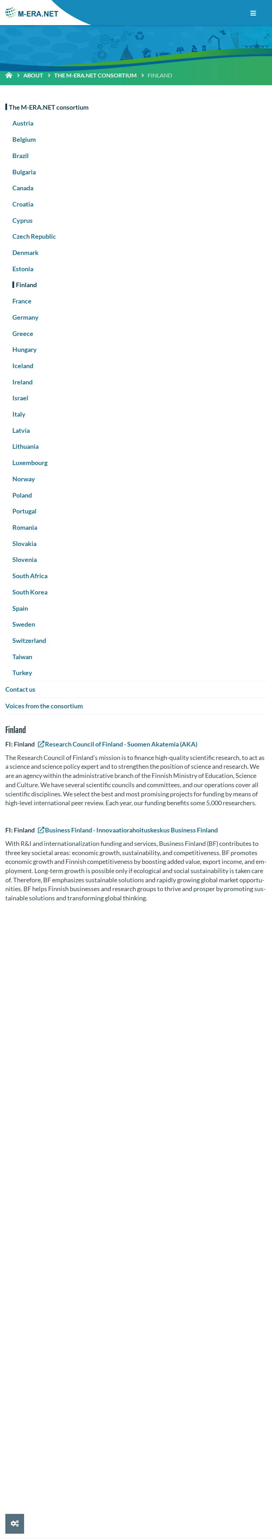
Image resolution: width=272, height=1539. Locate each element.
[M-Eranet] (31, 12)
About (33, 75)
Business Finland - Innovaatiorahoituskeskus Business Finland (131, 830)
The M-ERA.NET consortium (95, 75)
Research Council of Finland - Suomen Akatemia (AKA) (121, 744)
